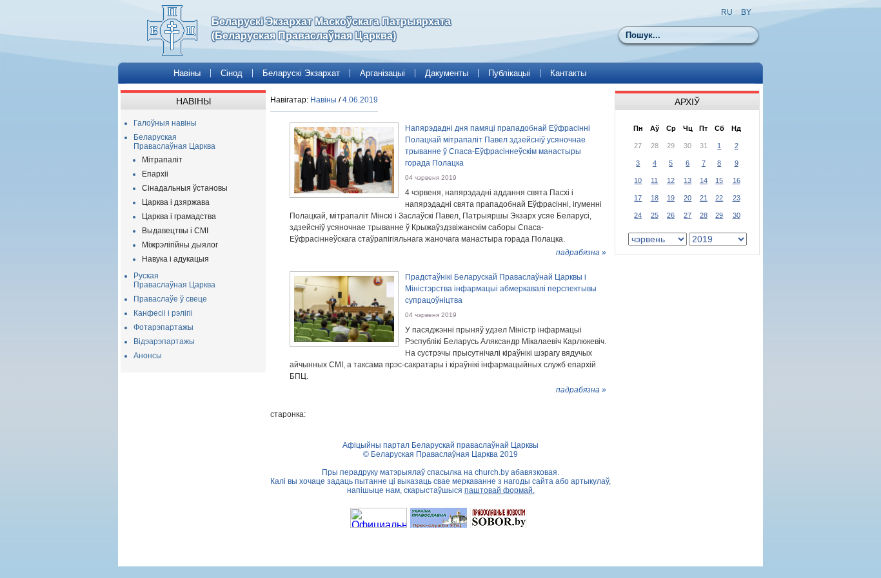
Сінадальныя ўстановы (185, 188)
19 (671, 198)
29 (719, 215)
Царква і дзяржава (176, 202)
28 (704, 215)
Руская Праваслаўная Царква (174, 280)
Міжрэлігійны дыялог (180, 244)
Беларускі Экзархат (301, 73)
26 (671, 215)
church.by (492, 472)
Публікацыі (509, 73)
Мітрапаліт (162, 159)
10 (638, 180)
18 (654, 198)
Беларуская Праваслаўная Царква (174, 142)
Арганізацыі (382, 73)
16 (736, 180)
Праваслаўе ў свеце (170, 298)
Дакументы (446, 73)
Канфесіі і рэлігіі (163, 313)
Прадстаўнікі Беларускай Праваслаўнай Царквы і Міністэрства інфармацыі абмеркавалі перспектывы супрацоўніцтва (501, 289)
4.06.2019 (360, 99)
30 (736, 215)
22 (719, 198)
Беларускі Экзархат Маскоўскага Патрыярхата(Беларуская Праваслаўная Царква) (331, 28)
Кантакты (568, 73)
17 (638, 198)
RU (727, 12)
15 (719, 180)
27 (687, 215)
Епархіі (155, 173)
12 (671, 180)
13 (687, 180)
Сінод (232, 73)
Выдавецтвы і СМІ (175, 230)
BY (746, 12)
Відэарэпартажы (164, 341)
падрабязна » (581, 252)
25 (654, 215)
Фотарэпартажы (163, 327)
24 (638, 215)
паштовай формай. (499, 490)
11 (654, 180)
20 (687, 198)
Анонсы (148, 355)
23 (736, 198)
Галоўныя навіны (165, 123)
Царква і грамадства (179, 216)
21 (704, 198)
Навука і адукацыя (175, 259)
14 (704, 180)
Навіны (187, 73)
